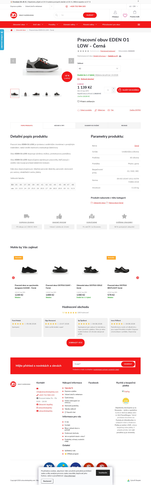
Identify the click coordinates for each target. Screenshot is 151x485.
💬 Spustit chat (70, 412)
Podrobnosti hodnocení (107, 51)
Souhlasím (103, 473)
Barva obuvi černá (116, 203)
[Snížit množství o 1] (113, 91)
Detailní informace (99, 56)
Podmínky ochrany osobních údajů (74, 440)
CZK (134, 6)
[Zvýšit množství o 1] (113, 88)
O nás (67, 422)
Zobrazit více (75, 342)
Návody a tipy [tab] (59, 125)
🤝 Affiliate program (72, 454)
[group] (29, 278)
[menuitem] (20, 24)
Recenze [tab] (124, 125)
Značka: (135, 110)
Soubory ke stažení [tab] (92, 125)
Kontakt (67, 425)
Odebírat (128, 364)
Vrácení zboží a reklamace (33, 6)
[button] (29, 295)
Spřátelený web (70, 451)
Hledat (89, 15)
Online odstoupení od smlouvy (72, 401)
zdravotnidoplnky (45, 408)
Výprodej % (69, 388)
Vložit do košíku (130, 90)
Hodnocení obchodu (75, 307)
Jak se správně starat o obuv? (75, 436)
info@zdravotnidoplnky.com (47, 392)
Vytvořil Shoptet (135, 480)
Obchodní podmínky (72, 406)
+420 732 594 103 (46, 395)
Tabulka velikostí (70, 409)
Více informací (69, 476)
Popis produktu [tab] (27, 125)
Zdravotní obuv (99, 203)
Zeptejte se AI (114, 56)
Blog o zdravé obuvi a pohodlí (72, 429)
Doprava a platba (16, 6)
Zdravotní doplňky (45, 404)
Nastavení (47, 481)
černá (137, 146)
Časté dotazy (69, 398)
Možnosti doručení (87, 79)
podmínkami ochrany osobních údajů (106, 370)
